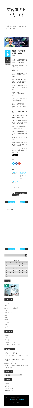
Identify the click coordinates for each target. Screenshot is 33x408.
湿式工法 (14, 172)
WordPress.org (8, 391)
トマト (13, 363)
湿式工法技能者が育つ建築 (19, 52)
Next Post (22, 202)
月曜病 (6, 337)
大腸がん (6, 353)
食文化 (6, 327)
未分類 (18, 56)
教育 (5, 315)
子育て (6, 310)
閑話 (5, 324)
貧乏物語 (6, 322)
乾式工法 (17, 193)
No (8, 59)
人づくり (6, 303)
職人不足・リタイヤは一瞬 (12, 355)
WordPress (10, 399)
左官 (13, 195)
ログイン (6, 383)
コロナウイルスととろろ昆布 (12, 344)
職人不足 (6, 363)
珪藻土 (6, 320)
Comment (8, 61)
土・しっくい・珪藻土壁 (11, 308)
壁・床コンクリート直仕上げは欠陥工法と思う (16, 366)
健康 (5, 305)
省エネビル (7, 359)
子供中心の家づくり (9, 342)
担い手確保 (15, 181)
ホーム (14, 402)
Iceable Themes (21, 399)
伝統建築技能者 (23, 193)
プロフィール (18, 402)
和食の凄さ (7, 340)
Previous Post (11, 202)
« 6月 (7, 276)
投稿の (7, 386)
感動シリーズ (8, 312)
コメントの (8, 388)
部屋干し (6, 335)
